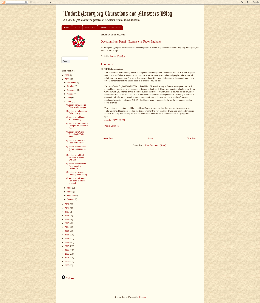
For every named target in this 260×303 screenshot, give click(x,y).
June (69, 101)
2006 (67, 261)
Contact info (90, 28)
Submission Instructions (110, 28)
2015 (67, 227)
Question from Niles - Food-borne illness (75, 141)
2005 (67, 265)
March (70, 192)
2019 (67, 212)
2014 (67, 231)
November (72, 82)
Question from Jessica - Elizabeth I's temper (76, 106)
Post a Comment (111, 126)
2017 (67, 219)
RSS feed (69, 278)
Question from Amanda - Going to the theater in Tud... (77, 125)
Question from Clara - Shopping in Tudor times (75, 134)
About (77, 28)
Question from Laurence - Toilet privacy (77, 112)
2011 (67, 242)
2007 (67, 258)
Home (66, 28)
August (70, 94)
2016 (67, 223)
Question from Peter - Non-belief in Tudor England (75, 180)
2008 (67, 254)
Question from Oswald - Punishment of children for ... (76, 166)
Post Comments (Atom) (155, 145)
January (71, 199)
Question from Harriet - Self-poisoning (76, 118)
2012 (67, 238)
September (72, 90)
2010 (67, 246)
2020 (67, 208)
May (69, 188)
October (71, 86)
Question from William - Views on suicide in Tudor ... (76, 149)
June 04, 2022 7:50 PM (114, 120)
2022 (67, 79)
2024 (67, 75)
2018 (67, 215)
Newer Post (108, 138)
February (71, 195)
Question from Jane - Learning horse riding (76, 173)
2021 (67, 204)
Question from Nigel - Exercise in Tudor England (75, 157)
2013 (67, 235)
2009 (67, 250)
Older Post (191, 138)
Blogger (142, 297)
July (69, 98)
